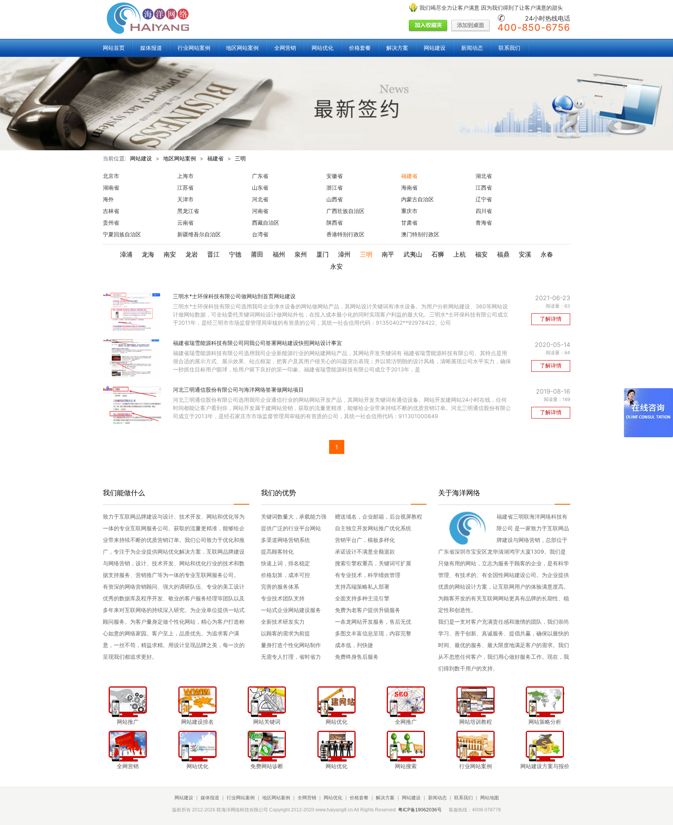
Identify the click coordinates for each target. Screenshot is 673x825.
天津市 (185, 199)
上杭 (459, 254)
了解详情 (551, 318)
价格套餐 (360, 47)
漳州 (344, 254)
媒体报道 (151, 47)
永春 (547, 254)
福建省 (215, 158)
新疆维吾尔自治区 (199, 234)
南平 (388, 254)
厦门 (322, 254)
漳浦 (126, 254)
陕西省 (334, 222)
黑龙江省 (188, 211)
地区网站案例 (242, 47)
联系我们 (509, 47)
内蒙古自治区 (417, 199)
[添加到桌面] (470, 26)
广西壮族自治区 (345, 211)
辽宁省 (484, 199)
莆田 (257, 254)
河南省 (260, 211)
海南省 (409, 187)
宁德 (235, 254)
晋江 (213, 254)
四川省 (484, 211)
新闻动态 (472, 47)
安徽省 (334, 175)
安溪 (525, 254)
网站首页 (114, 47)
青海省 (484, 222)
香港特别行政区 (345, 234)
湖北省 (484, 175)
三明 (240, 158)
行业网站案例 (194, 47)
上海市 (185, 175)
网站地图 (489, 797)
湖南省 (111, 187)
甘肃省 (409, 222)
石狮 (438, 254)
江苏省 (185, 187)
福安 (481, 254)
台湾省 (260, 234)
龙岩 (191, 254)
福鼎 (503, 254)
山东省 (260, 187)
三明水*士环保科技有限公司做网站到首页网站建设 (234, 296)
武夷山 (412, 254)
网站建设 (435, 47)
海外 (108, 199)
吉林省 (111, 211)
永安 (336, 266)
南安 (170, 254)
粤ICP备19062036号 (420, 810)
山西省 (334, 199)
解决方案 (397, 47)
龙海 (148, 254)
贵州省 (111, 222)
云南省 (185, 222)
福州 (279, 254)
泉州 (300, 254)
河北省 (260, 199)
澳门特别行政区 (420, 234)
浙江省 (334, 187)
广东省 (260, 175)
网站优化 (322, 47)
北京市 (111, 175)
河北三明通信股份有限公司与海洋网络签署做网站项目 (238, 389)
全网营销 (285, 47)
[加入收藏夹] (428, 26)
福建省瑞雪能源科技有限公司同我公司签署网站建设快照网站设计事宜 (257, 342)
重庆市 (409, 211)
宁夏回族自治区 (122, 234)
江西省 (484, 187)
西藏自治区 (265, 222)
